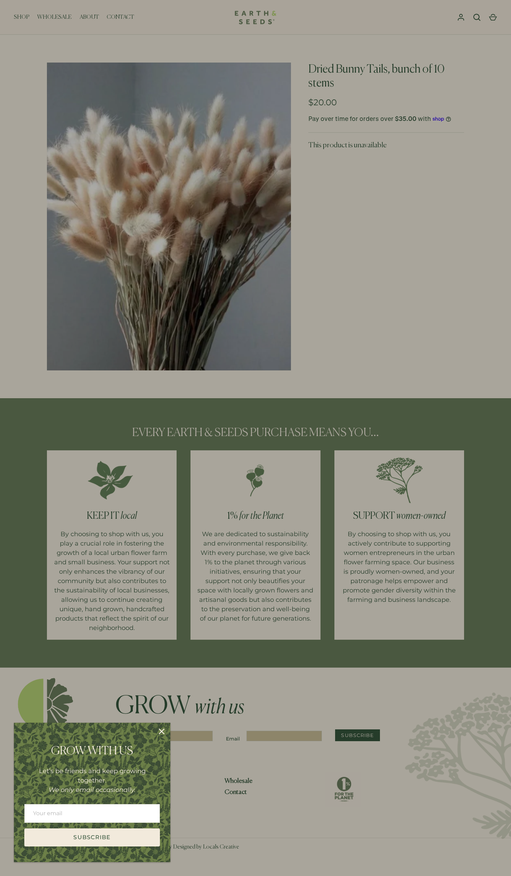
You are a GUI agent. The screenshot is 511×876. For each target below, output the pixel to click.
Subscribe (92, 837)
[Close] (161, 731)
